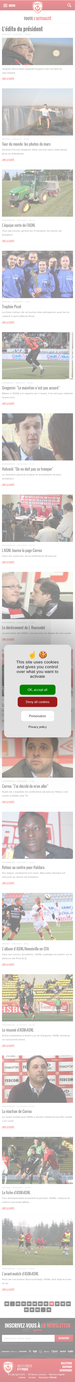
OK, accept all (37, 689)
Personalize (37, 716)
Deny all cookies (37, 701)
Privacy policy (37, 727)
